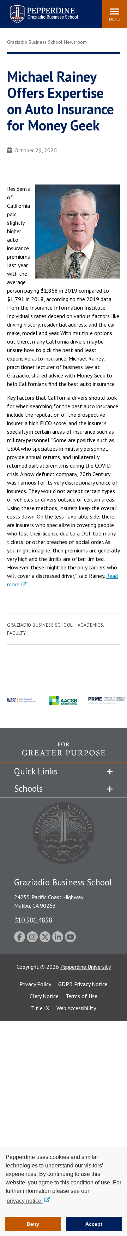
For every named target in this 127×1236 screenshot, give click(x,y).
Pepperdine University (85, 966)
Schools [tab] (28, 788)
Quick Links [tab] (36, 771)
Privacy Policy (35, 984)
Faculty (16, 633)
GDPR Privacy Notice (83, 984)
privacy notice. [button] (25, 1201)
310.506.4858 (33, 919)
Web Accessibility (76, 1008)
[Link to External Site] (63, 752)
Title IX (40, 1008)
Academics (90, 625)
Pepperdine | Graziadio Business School (34, 9)
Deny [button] (33, 1224)
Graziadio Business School (40, 625)
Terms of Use (81, 996)
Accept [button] (93, 1224)
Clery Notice (44, 996)
